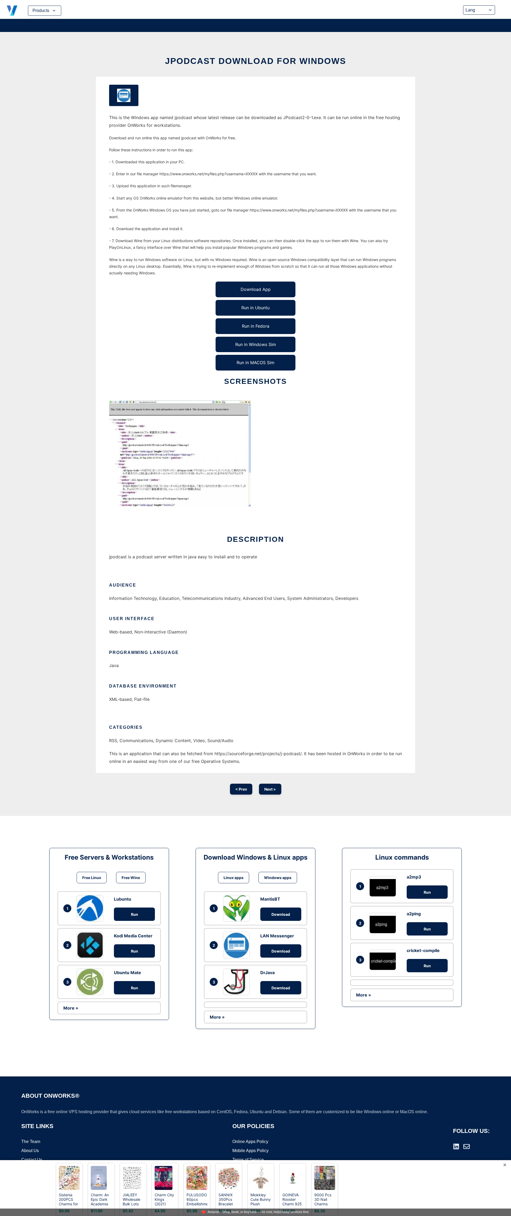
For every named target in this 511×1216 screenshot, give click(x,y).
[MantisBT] (237, 908)
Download (280, 914)
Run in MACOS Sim (255, 362)
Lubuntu (122, 899)
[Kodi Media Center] (91, 945)
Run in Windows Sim (255, 344)
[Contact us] (466, 1146)
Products (40, 10)
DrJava (267, 972)
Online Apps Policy (250, 1141)
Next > (270, 789)
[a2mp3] (384, 886)
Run (134, 914)
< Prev (241, 789)
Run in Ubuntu (255, 307)
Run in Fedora (255, 326)
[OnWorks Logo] (12, 11)
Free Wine (131, 877)
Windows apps (277, 877)
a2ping (414, 913)
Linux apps (234, 877)
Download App (256, 289)
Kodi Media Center (133, 935)
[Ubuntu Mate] (91, 982)
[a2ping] (384, 923)
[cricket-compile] (384, 960)
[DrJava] (237, 982)
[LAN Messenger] (237, 945)
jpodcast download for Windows (255, 61)
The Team (30, 1141)
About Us (30, 1150)
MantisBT (270, 899)
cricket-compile (423, 950)
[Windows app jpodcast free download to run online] (123, 95)
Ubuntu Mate (127, 972)
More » (70, 1008)
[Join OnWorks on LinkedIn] (456, 1146)
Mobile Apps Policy (250, 1150)
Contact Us (31, 1159)
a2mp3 (414, 877)
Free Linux (91, 877)
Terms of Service (248, 1159)
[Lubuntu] (91, 908)
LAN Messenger (277, 935)
